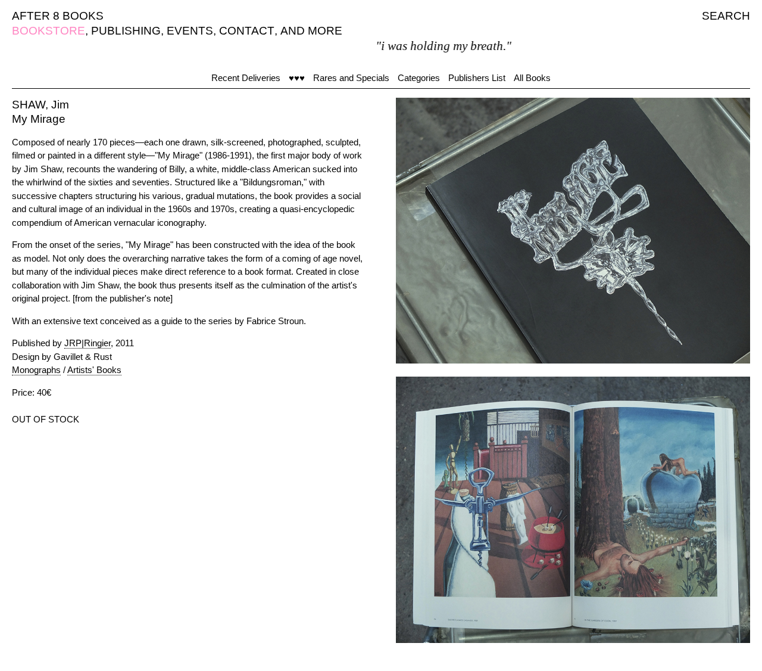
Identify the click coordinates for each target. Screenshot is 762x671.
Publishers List (476, 78)
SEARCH (726, 16)
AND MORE (311, 30)
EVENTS (190, 30)
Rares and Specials (351, 78)
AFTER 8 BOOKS (58, 16)
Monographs (36, 370)
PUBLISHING (126, 30)
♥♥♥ (297, 78)
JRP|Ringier (87, 343)
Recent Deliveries (245, 78)
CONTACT (246, 30)
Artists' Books (94, 370)
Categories (419, 78)
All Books (532, 78)
